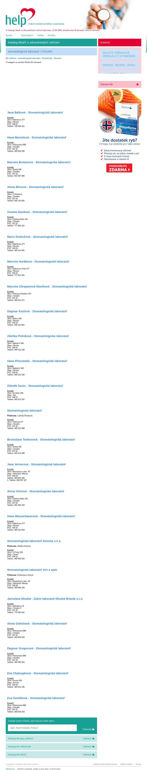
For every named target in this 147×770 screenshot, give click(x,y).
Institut (138, 764)
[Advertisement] (51, 85)
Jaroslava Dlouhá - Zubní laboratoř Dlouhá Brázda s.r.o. (45, 598)
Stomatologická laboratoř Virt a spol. (32, 569)
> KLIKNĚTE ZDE (113, 74)
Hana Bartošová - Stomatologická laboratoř (36, 137)
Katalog (40, 35)
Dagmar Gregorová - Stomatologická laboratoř (39, 648)
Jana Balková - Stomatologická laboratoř (35, 112)
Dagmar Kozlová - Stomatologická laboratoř (37, 311)
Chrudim (57, 58)
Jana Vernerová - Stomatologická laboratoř (36, 464)
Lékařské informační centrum (105, 764)
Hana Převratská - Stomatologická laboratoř (37, 361)
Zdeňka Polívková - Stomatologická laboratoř (38, 336)
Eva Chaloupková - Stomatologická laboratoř (37, 673)
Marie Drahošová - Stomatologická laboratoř (37, 236)
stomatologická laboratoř (29, 58)
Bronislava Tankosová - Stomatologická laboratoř (41, 439)
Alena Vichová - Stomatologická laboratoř (35, 491)
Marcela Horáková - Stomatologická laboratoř (38, 261)
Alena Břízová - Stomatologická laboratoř (35, 187)
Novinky (9, 35)
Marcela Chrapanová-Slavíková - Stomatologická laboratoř (47, 286)
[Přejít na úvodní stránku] (35, 26)
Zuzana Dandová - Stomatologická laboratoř (37, 212)
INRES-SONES (126, 764)
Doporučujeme (27, 35)
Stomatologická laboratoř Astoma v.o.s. (34, 541)
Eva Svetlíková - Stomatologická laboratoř (36, 698)
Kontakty (51, 35)
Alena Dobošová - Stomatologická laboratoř (37, 623)
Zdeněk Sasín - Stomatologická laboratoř (35, 385)
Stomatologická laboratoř (24, 410)
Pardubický (47, 58)
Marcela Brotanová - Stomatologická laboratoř (38, 162)
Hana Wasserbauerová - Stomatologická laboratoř (41, 516)
